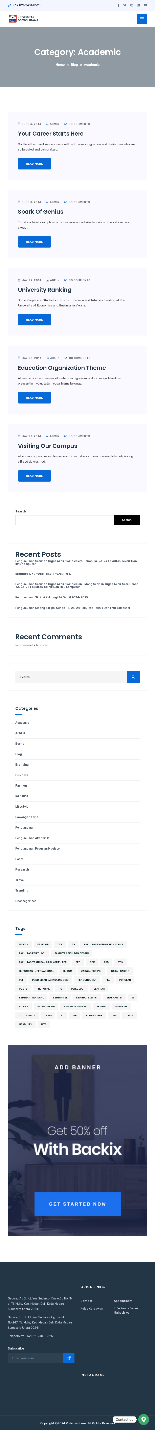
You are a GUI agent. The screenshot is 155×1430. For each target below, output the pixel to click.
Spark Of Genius (40, 212)
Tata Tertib (27, 1015)
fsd (106, 962)
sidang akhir (46, 1006)
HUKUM (67, 971)
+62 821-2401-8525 (27, 5)
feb (78, 962)
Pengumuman (25, 827)
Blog (18, 754)
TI (62, 1015)
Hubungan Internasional (36, 971)
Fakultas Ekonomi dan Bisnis (103, 944)
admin (54, 123)
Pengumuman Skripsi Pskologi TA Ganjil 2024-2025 (51, 597)
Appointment (123, 1301)
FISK (92, 962)
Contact (86, 1301)
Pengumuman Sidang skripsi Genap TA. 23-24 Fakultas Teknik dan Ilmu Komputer (73, 608)
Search (20, 511)
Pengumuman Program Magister (38, 848)
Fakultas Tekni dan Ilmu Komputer (43, 962)
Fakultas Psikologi (32, 953)
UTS (43, 1024)
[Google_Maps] (143, 1419)
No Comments (79, 123)
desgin (23, 944)
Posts (19, 859)
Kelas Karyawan (92, 1308)
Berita (19, 743)
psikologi (77, 988)
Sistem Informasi (75, 1006)
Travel (19, 880)
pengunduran (87, 979)
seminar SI (60, 997)
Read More (34, 163)
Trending (21, 890)
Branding (22, 764)
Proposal (43, 988)
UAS (113, 1015)
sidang (23, 1006)
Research (22, 869)
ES (73, 944)
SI (132, 997)
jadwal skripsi (91, 971)
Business (21, 775)
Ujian (129, 1015)
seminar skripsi (86, 997)
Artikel (20, 733)
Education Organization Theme (62, 368)
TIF (74, 1015)
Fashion (21, 785)
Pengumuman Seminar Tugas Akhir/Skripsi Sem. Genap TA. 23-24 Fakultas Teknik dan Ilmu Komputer (76, 563)
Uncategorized (26, 901)
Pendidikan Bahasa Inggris (50, 979)
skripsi (101, 1006)
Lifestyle (21, 806)
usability (25, 1024)
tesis (48, 1015)
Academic (22, 722)
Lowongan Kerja (26, 817)
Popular (125, 979)
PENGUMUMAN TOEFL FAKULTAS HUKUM (43, 574)
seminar (99, 988)
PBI (21, 979)
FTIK (120, 962)
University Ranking (44, 290)
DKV (60, 944)
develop (43, 944)
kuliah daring (119, 971)
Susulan (121, 1006)
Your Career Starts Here (51, 134)
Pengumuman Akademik (32, 838)
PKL (108, 979)
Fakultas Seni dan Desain (71, 953)
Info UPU (21, 796)
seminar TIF (114, 997)
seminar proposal (31, 997)
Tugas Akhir (94, 1015)
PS (60, 988)
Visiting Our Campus (47, 446)
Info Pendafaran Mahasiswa (126, 1310)
